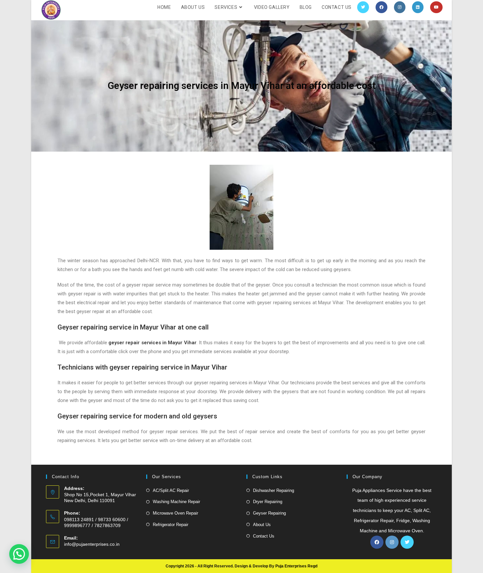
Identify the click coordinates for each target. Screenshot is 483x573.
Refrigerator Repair (170, 524)
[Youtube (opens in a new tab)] (436, 7)
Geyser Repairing (269, 513)
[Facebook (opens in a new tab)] (381, 7)
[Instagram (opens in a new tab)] (399, 7)
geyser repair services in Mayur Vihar (152, 343)
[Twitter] (407, 542)
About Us (262, 524)
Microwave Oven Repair (175, 513)
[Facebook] (376, 542)
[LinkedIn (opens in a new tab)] (418, 7)
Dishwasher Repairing (273, 490)
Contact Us (263, 536)
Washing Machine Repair (176, 501)
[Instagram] (392, 542)
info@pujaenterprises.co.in (92, 544)
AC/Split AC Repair (171, 490)
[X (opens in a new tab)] (363, 7)
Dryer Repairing (267, 501)
